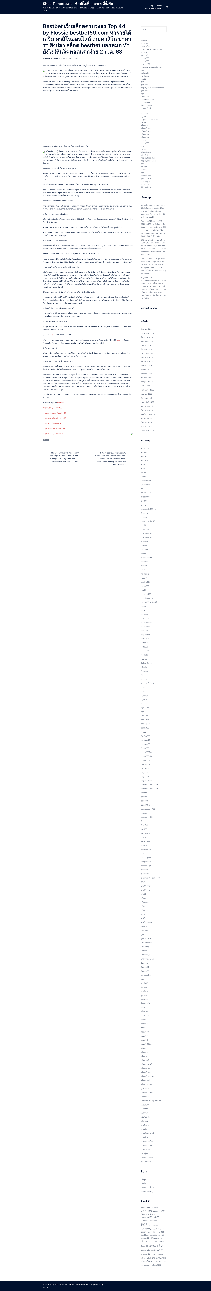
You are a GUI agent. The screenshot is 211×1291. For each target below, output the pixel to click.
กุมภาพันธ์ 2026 (147, 353)
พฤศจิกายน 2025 (148, 365)
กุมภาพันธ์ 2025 (147, 402)
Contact (159, 6)
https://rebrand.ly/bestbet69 (54, 413)
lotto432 (144, 643)
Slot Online (145, 825)
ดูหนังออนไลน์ (146, 178)
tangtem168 (146, 861)
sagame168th (146, 780)
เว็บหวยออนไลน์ (147, 1141)
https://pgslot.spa (148, 161)
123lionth (145, 448)
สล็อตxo (144, 1056)
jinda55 (144, 610)
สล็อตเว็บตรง (146, 128)
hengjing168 (146, 594)
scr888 (144, 797)
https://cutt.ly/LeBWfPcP (53, 433)
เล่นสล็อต (144, 1121)
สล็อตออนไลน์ (146, 1064)
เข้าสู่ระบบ (145, 1179)
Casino (144, 545)
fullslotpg (145, 76)
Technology (146, 866)
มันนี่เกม (144, 987)
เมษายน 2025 (146, 394)
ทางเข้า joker (146, 181)
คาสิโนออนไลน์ (147, 922)
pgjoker (144, 699)
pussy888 (145, 58)
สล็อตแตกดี (145, 1080)
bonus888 (145, 529)
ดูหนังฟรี (144, 55)
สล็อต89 (144, 1036)
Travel (143, 882)
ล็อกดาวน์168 (146, 1003)
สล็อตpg (144, 1052)
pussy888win (146, 760)
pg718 (143, 687)
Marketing (145, 655)
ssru (142, 853)
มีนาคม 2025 (146, 398)
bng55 (143, 525)
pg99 (143, 691)
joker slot (145, 184)
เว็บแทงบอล (145, 1149)
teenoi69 (144, 870)
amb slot (144, 505)
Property (144, 732)
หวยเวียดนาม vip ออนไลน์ (151, 1101)
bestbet (120, 340)
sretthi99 (144, 845)
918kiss (144, 40)
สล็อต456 (145, 1015)
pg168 (143, 116)
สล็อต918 (144, 1040)
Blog (151, 6)
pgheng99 (145, 73)
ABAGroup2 (146, 493)
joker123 (144, 43)
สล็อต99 (144, 1048)
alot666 (144, 501)
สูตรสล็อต (145, 1088)
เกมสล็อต (144, 1109)
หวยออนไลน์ (146, 108)
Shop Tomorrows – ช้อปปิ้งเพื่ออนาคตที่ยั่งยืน (78, 4)
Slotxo (143, 837)
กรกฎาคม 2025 (147, 382)
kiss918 (144, 170)
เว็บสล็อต (144, 1137)
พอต (142, 979)
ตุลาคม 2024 (146, 418)
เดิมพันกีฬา (145, 1117)
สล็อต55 (144, 1020)
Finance (144, 570)
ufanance (145, 902)
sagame (144, 772)
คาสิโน (143, 918)
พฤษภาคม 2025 (147, 390)
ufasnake (144, 906)
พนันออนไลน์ (146, 975)
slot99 (143, 122)
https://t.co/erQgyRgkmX (53, 423)
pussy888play (147, 756)
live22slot (145, 639)
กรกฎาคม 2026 (147, 333)
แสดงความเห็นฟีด (148, 1187)
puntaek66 (145, 740)
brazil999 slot (147, 533)
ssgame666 (146, 849)
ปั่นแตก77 (145, 971)
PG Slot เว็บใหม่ (147, 683)
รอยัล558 (144, 999)
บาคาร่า (144, 146)
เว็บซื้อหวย (145, 1125)
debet (143, 554)
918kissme (145, 485)
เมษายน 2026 (146, 345)
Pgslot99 (144, 716)
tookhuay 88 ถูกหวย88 (150, 878)
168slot (144, 452)
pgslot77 (144, 94)
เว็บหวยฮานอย (146, 1145)
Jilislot (143, 606)
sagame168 (145, 776)
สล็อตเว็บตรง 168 (148, 1076)
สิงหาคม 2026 (147, 329)
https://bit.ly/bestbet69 (52, 408)
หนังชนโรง (145, 46)
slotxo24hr (145, 841)
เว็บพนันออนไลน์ (147, 1133)
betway (144, 517)
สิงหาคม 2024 (147, 426)
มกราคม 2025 (147, 406)
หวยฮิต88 (145, 1097)
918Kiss (144, 476)
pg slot (144, 167)
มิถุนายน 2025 (147, 386)
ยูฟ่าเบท (144, 995)
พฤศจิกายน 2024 (148, 414)
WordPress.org (147, 1191)
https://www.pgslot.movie (151, 67)
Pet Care (144, 671)
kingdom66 (145, 635)
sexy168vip (145, 805)
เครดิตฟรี (144, 1113)
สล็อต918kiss (146, 1044)
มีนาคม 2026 (146, 349)
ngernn (144, 659)
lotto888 (144, 647)
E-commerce (146, 557)
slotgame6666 (147, 833)
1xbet (143, 464)
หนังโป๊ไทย (145, 155)
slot (53, 335)
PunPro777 (145, 736)
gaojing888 (145, 582)
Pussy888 (145, 748)
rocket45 (145, 768)
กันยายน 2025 (146, 374)
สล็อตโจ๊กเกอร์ (146, 1084)
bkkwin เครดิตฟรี (148, 521)
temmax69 (145, 874)
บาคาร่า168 (145, 64)
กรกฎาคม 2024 (147, 430)
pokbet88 (145, 728)
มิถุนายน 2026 (147, 337)
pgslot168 (145, 707)
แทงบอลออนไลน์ (147, 1157)
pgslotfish (145, 720)
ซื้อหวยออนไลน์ (147, 105)
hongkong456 (147, 598)
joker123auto (146, 622)
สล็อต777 (144, 1028)
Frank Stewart (51, 58)
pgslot (143, 70)
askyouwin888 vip (148, 509)
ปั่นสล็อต (144, 963)
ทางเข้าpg (145, 947)
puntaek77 (145, 744)
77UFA (143, 472)
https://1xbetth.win (148, 158)
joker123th (145, 626)
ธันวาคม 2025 (147, 361)
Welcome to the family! (153, 8)
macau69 (145, 651)
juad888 (144, 630)
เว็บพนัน (144, 1129)
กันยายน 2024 (146, 422)
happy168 (145, 586)
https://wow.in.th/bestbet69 (54, 418)
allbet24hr (145, 497)
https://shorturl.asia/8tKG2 (54, 428)
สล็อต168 (144, 1011)
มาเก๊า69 (144, 991)
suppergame (146, 857)
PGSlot (144, 703)
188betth (144, 460)
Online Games (146, 663)
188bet (144, 456)
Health (143, 590)
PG (142, 675)
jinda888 (144, 614)
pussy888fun (146, 752)
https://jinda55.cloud (149, 119)
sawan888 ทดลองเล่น (149, 784)
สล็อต (143, 1007)
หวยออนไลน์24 (147, 1093)
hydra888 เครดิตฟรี (149, 602)
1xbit (143, 468)
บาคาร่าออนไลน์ (147, 99)
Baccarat (144, 513)
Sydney (46, 1287)
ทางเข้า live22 (146, 943)
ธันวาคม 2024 (147, 410)
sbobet (144, 793)
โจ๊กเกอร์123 (146, 187)
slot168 (144, 829)
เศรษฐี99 (144, 1153)
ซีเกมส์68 (144, 930)
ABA (143, 489)
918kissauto (146, 481)
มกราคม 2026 (147, 357)
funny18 (144, 578)
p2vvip (144, 667)
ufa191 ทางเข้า (147, 886)
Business (144, 541)
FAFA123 (144, 562)
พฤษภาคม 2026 (147, 341)
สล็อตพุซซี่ (145, 1060)
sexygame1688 (147, 817)
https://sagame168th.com (151, 49)
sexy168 (144, 801)
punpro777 (145, 102)
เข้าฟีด (143, 1183)
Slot (77, 58)
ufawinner (145, 910)
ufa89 (143, 894)
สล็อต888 (145, 134)
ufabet (143, 898)
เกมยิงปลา (145, 1105)
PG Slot (144, 679)
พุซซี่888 (144, 983)
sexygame (145, 813)
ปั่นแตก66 (145, 97)
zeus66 (144, 914)
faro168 (144, 566)
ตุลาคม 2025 (146, 370)
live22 (143, 79)
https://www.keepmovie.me (152, 88)
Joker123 (145, 618)
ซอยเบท (144, 926)
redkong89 (145, 764)
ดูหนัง (143, 82)
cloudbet (144, 549)
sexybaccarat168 (148, 809)
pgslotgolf (145, 724)
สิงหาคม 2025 (147, 378)
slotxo (143, 149)
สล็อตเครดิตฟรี (147, 1068)
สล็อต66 (144, 125)
